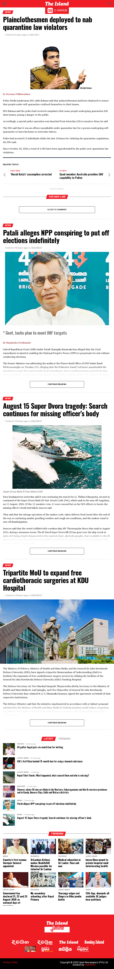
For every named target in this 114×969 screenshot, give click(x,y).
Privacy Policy (10, 962)
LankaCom (90, 964)
